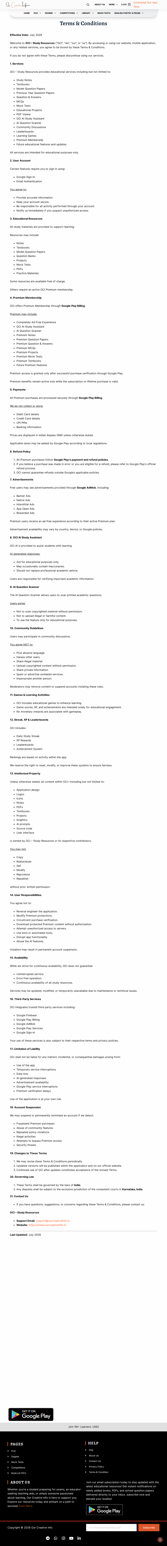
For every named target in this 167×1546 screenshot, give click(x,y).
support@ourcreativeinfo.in (53, 1220)
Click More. (26, 1506)
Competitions (67, 13)
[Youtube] (71, 1538)
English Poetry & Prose (127, 13)
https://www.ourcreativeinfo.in (47, 1225)
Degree (49, 13)
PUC (36, 13)
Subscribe (149, 1527)
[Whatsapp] (55, 1538)
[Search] (88, 4)
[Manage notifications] (160, 1539)
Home (27, 13)
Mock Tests (104, 13)
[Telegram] (48, 1538)
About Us (100, 4)
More (112, 4)
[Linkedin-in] (79, 1538)
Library (86, 13)
